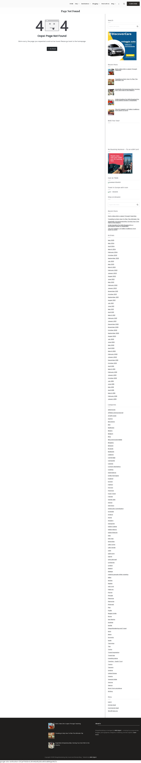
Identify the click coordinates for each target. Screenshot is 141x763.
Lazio (109, 550)
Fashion (110, 484)
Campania (111, 460)
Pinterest (111, 604)
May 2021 (111, 309)
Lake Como (111, 544)
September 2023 (113, 258)
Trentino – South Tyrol (115, 661)
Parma (110, 592)
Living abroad (112, 559)
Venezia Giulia (112, 679)
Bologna (110, 445)
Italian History (112, 529)
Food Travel (112, 493)
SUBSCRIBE (133, 4)
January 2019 (112, 375)
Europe (110, 481)
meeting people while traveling (118, 574)
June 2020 (111, 342)
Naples (110, 583)
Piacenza (111, 598)
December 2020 (113, 324)
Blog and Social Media (115, 439)
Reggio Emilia (112, 613)
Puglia (110, 610)
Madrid (110, 568)
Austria (110, 418)
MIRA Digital (118, 730)
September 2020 (113, 333)
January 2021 (112, 321)
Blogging (95, 4)
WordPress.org (113, 711)
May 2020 (111, 345)
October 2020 (112, 330)
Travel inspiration (113, 652)
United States (112, 673)
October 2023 (112, 255)
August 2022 (112, 276)
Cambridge (111, 457)
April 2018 (111, 390)
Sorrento (111, 637)
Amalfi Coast (112, 415)
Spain (110, 640)
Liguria (110, 556)
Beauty (110, 430)
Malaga (110, 571)
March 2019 (111, 369)
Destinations (85, 4)
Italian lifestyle (112, 532)
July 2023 (111, 261)
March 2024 (112, 249)
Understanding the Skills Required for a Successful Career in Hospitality (120, 226)
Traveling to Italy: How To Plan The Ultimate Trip (123, 219)
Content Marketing (114, 466)
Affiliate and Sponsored (115, 412)
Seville (110, 625)
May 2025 (111, 240)
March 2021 (111, 315)
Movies (110, 580)
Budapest (111, 451)
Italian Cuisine (112, 526)
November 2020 (113, 327)
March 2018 (111, 393)
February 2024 (113, 252)
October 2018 (112, 378)
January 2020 (112, 357)
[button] (78, 4)
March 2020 (112, 351)
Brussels (110, 448)
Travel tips (111, 655)
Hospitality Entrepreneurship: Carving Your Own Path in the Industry (123, 222)
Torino (110, 649)
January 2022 (112, 288)
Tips (109, 646)
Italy (76, 4)
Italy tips (111, 538)
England (110, 478)
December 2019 (113, 360)
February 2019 (112, 372)
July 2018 (111, 381)
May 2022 (111, 282)
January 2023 (112, 273)
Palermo (111, 589)
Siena (109, 634)
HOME (71, 4)
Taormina (111, 643)
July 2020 (111, 339)
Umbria (110, 670)
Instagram (111, 523)
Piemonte (111, 601)
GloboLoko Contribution (116, 508)
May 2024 (111, 243)
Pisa (109, 607)
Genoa (110, 502)
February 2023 (112, 270)
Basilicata (111, 427)
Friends (110, 496)
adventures (111, 409)
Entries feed (112, 705)
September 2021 (113, 297)
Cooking (110, 469)
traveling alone (113, 658)
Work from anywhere (115, 688)
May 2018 (111, 387)
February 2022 (112, 285)
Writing (110, 691)
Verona (110, 682)
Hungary (110, 520)
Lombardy (111, 562)
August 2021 (112, 300)
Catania (110, 463)
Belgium (110, 433)
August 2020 (112, 336)
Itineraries (111, 541)
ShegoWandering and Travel (117, 628)
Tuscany (110, 667)
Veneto (110, 676)
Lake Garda (111, 547)
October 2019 (112, 363)
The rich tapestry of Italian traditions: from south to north (122, 229)
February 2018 (112, 396)
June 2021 (111, 306)
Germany (111, 505)
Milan (109, 577)
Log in (110, 702)
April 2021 (111, 312)
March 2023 (112, 267)
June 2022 (111, 279)
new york (111, 586)
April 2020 (111, 348)
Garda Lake (111, 499)
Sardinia (110, 622)
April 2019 (111, 366)
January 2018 (112, 399)
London (110, 565)
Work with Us (105, 4)
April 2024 (111, 246)
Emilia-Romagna (113, 475)
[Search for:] (124, 26)
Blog (112, 4)
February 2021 (112, 318)
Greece (110, 514)
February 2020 (112, 354)
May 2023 (111, 264)
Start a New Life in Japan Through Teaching (122, 216)
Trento (110, 664)
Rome (110, 616)
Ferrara (110, 487)
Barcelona (111, 421)
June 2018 (111, 384)
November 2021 (113, 291)
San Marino (111, 619)
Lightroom (111, 553)
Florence (111, 490)
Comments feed (113, 708)
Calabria (111, 454)
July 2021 (111, 303)
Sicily (109, 631)
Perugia (110, 595)
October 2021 (112, 294)
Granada (111, 511)
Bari (109, 424)
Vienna (110, 685)
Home (110, 517)
